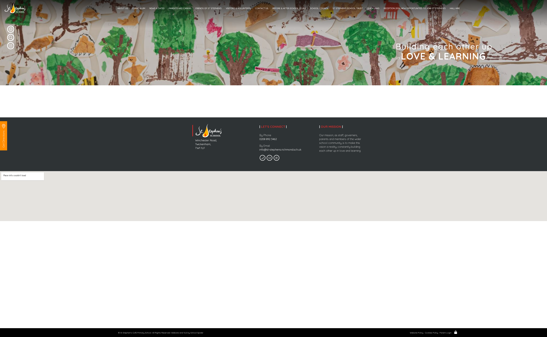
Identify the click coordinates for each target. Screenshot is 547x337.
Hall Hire (455, 8)
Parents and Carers (180, 8)
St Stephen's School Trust (348, 8)
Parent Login (445, 332)
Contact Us (261, 8)
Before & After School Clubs (289, 8)
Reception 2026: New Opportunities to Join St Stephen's (415, 8)
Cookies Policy (431, 332)
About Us (122, 8)
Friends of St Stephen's (208, 8)
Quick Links (373, 8)
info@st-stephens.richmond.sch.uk (280, 149)
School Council (319, 8)
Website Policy (416, 332)
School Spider (196, 332)
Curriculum (138, 8)
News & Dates (157, 8)
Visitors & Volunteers (238, 8)
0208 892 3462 (268, 139)
